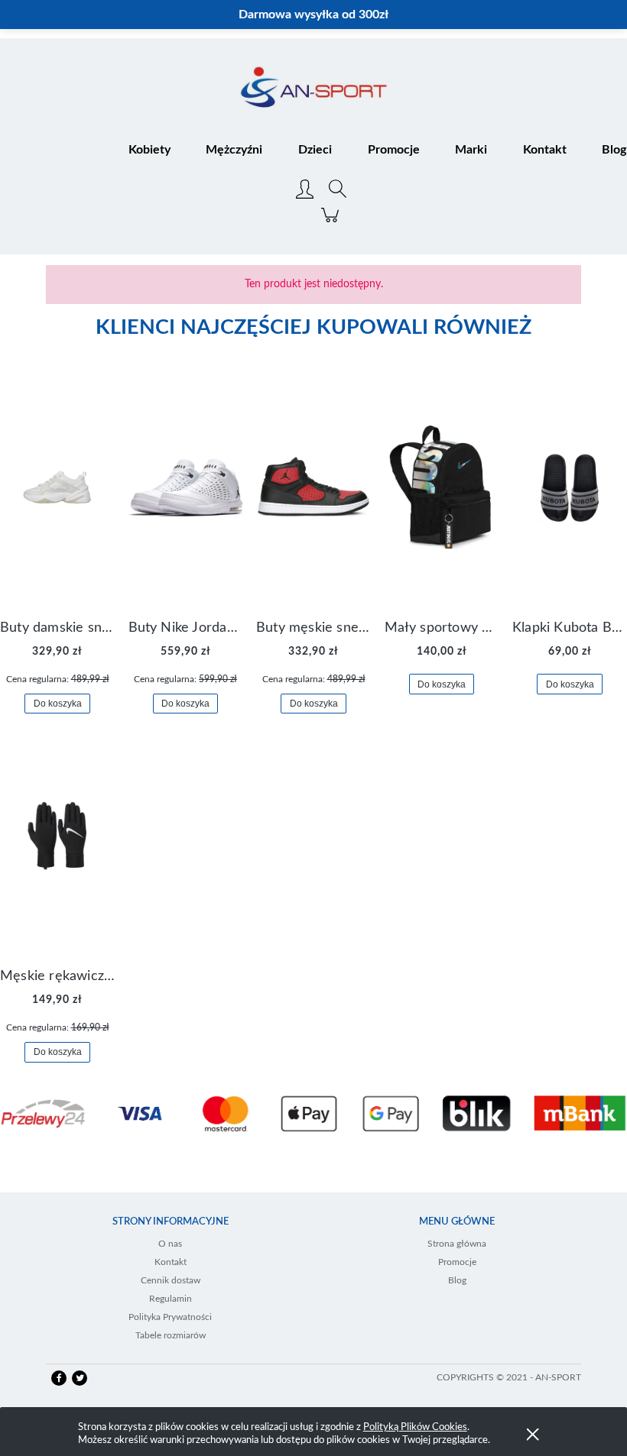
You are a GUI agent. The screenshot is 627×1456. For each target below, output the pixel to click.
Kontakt (170, 1262)
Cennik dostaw (170, 1280)
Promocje (457, 1262)
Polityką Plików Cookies (415, 1427)
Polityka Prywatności (170, 1317)
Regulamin (170, 1298)
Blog (457, 1280)
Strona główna (456, 1243)
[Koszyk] (332, 223)
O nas (170, 1243)
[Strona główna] (314, 89)
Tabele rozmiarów (170, 1335)
